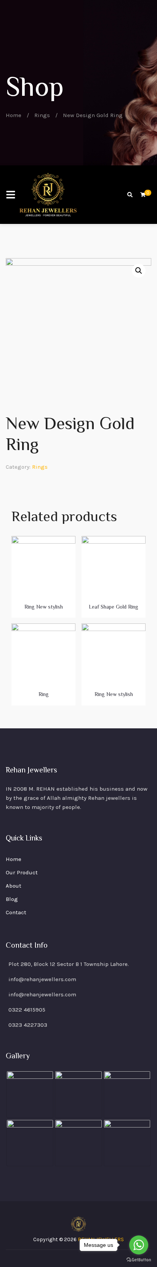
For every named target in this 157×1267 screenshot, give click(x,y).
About (13, 885)
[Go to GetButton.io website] (139, 1259)
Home (13, 115)
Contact (16, 912)
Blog (12, 899)
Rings (42, 115)
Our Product (22, 872)
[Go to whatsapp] (138, 1244)
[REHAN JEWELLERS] (48, 194)
